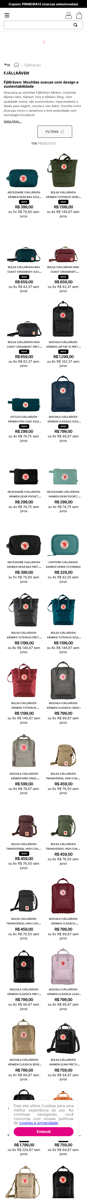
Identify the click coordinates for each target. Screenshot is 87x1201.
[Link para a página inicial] (16, 65)
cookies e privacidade (38, 1122)
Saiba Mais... (13, 121)
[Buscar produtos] (76, 25)
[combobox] (43, 25)
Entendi (44, 1131)
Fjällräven (32, 65)
